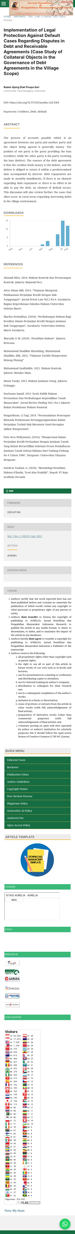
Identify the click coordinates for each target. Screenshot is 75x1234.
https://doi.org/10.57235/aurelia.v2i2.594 (34, 102)
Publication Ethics (18, 774)
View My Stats (14, 1211)
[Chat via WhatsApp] (65, 1224)
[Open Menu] (3, 3)
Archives (19, 16)
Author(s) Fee (15, 818)
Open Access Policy (18, 825)
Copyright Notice (17, 789)
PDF (11, 491)
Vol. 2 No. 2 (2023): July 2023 (46, 16)
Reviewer (13, 767)
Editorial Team (16, 760)
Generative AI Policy (19, 810)
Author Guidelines (18, 781)
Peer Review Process (19, 796)
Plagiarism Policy (17, 803)
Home (7, 16)
